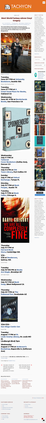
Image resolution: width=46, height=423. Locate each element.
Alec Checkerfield (6, 23)
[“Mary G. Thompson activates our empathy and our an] (39, 119)
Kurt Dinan (6, 74)
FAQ (3, 406)
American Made (5, 417)
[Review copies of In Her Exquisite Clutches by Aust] (39, 85)
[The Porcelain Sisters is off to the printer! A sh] (39, 185)
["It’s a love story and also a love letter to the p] (39, 163)
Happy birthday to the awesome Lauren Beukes (16, 382)
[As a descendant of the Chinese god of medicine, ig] (39, 152)
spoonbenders (13, 24)
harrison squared (6, 24)
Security (26, 406)
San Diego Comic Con (10, 327)
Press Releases (5, 416)
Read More (36, 53)
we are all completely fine (24, 24)
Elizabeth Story (11, 360)
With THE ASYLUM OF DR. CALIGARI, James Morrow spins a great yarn (24, 367)
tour (17, 24)
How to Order (5, 404)
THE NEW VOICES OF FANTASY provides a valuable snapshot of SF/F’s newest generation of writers (8, 367)
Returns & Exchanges (6, 409)
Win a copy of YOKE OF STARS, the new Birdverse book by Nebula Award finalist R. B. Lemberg (6, 384)
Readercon (12, 258)
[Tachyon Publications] (18, 10)
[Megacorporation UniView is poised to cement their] (39, 141)
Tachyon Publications (37, 397)
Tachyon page (4, 358)
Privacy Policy (27, 404)
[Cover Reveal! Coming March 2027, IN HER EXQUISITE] (39, 174)
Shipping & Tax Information (7, 407)
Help (3, 419)
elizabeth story (28, 23)
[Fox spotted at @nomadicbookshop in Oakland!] (39, 130)
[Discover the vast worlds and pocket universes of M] (39, 108)
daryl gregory (21, 23)
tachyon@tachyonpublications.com (31, 419)
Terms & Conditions (29, 407)
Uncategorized (15, 23)
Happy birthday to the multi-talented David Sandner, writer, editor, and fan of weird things (27, 384)
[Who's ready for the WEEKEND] (39, 97)
